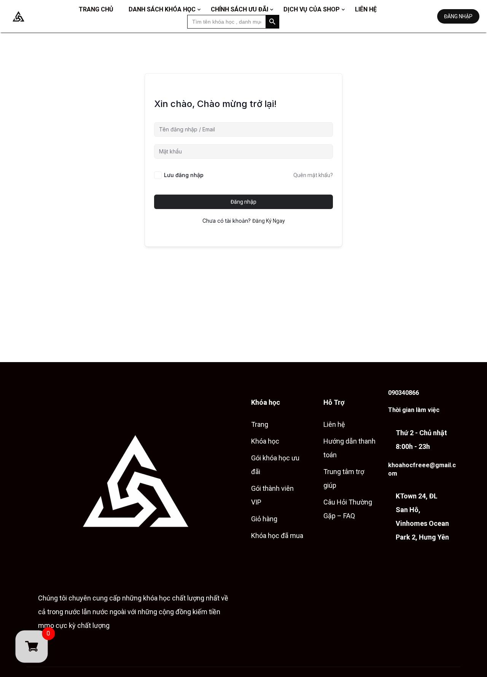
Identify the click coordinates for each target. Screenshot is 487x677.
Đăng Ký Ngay (268, 221)
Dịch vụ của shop (311, 9)
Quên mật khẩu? (313, 175)
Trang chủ (96, 9)
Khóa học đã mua (277, 536)
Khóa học (265, 441)
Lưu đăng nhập (184, 175)
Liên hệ (366, 9)
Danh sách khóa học (162, 9)
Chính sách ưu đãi (239, 9)
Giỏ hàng (264, 519)
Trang (259, 424)
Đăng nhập (458, 16)
